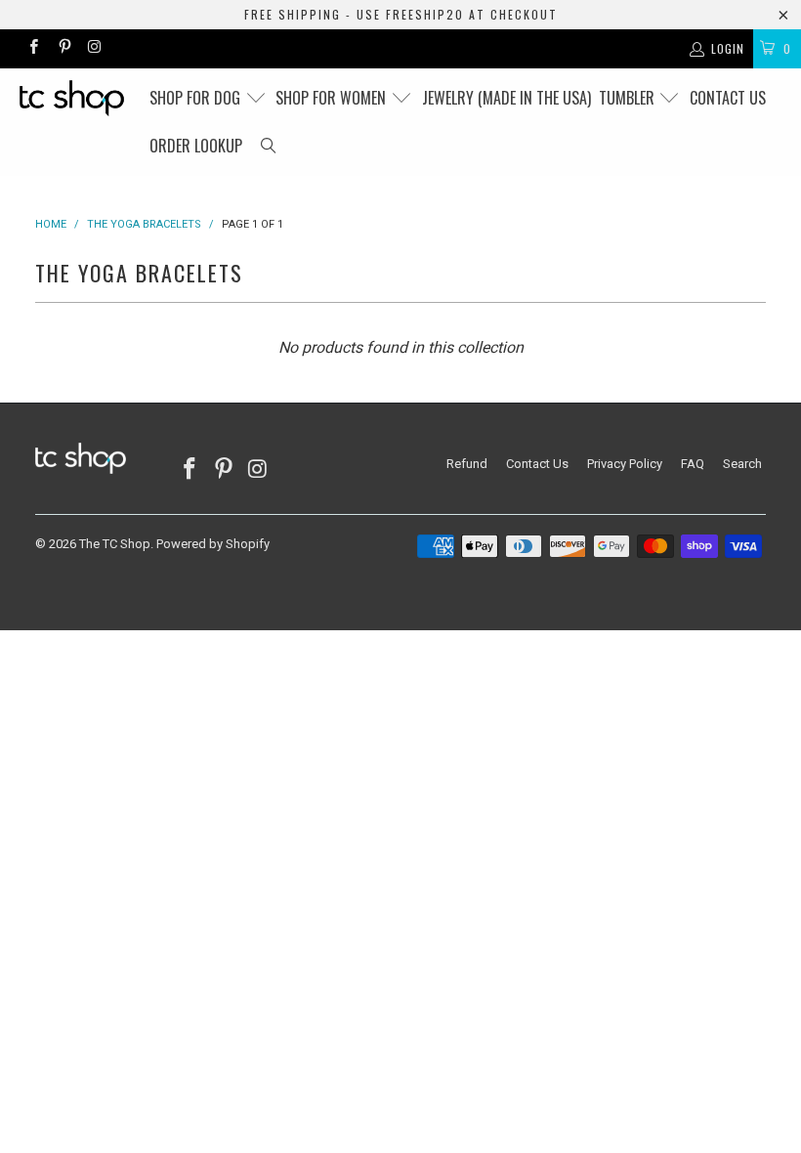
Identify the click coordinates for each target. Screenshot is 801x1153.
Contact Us (537, 463)
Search (742, 463)
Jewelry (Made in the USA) (506, 97)
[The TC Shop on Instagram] (94, 49)
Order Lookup (195, 145)
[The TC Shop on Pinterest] (63, 49)
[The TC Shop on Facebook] (32, 49)
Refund (466, 463)
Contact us (728, 97)
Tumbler (628, 97)
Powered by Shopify (213, 543)
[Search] (268, 146)
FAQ (692, 463)
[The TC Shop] (74, 98)
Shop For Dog (196, 97)
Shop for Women (332, 97)
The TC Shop (114, 543)
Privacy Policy (624, 463)
